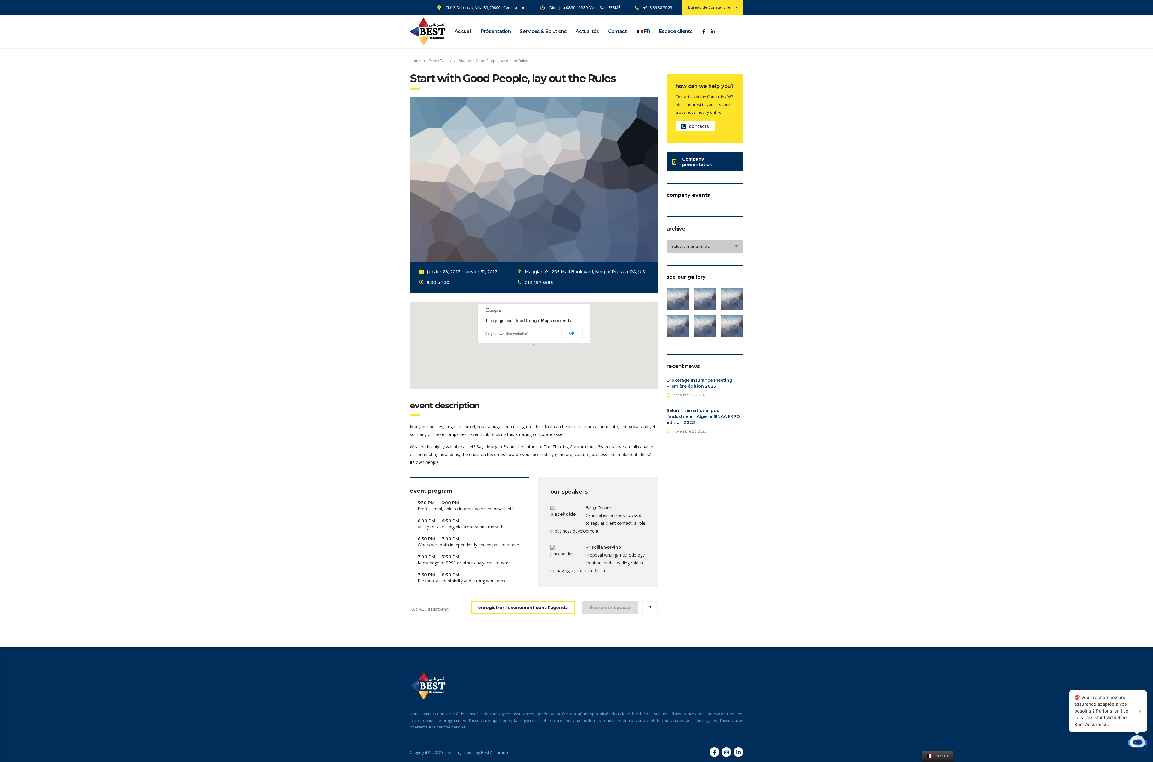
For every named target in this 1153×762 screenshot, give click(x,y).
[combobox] (705, 246)
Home (415, 60)
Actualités (587, 31)
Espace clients (675, 31)
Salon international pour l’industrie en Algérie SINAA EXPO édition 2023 (703, 416)
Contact (617, 31)
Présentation (496, 31)
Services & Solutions (543, 31)
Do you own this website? (507, 334)
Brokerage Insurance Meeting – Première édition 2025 (701, 383)
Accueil (463, 31)
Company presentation (697, 161)
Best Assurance (495, 752)
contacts (699, 126)
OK (572, 333)
